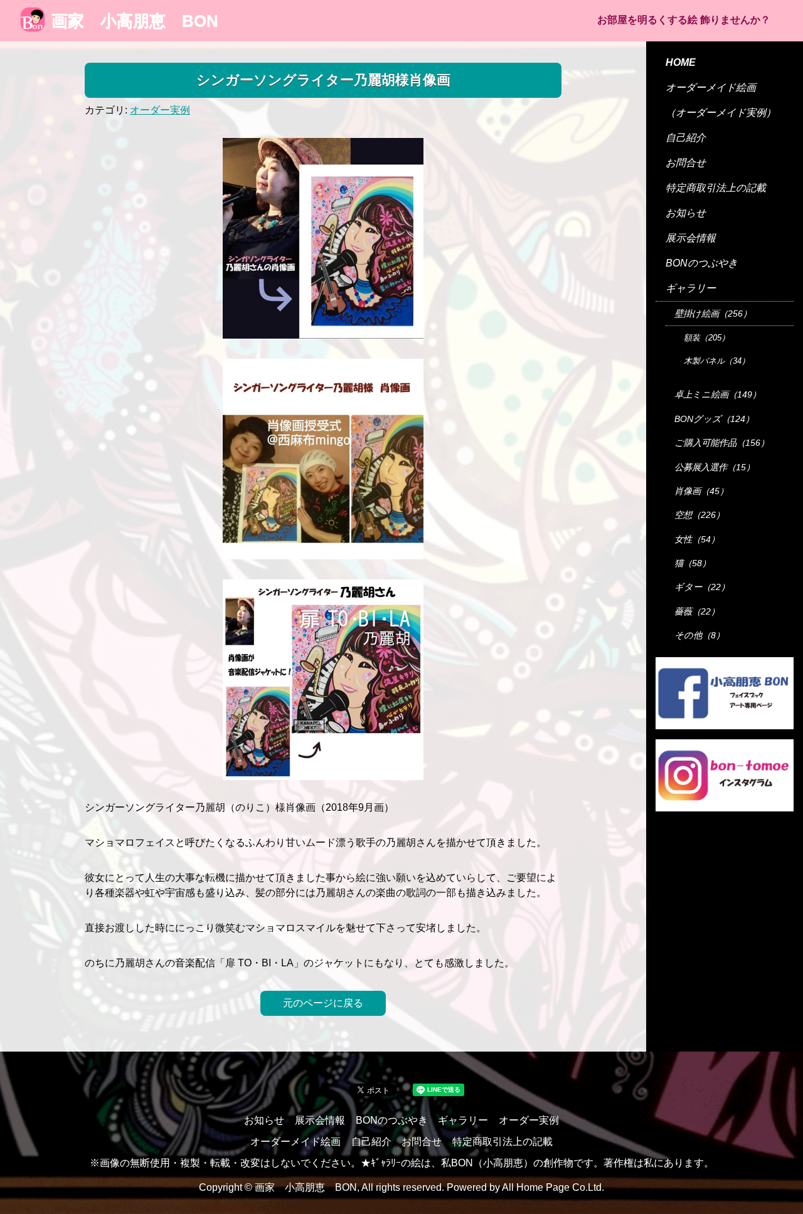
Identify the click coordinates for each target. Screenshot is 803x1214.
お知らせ (686, 213)
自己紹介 (686, 137)
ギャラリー (691, 288)
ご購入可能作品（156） (721, 443)
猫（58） (692, 563)
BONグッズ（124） (714, 419)
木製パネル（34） (717, 361)
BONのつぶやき (702, 263)
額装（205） (707, 337)
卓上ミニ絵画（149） (717, 394)
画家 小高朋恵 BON (134, 20)
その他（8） (699, 635)
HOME (681, 62)
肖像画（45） (701, 491)
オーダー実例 (160, 110)
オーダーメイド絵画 (711, 87)
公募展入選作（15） (714, 467)
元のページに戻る (323, 1003)
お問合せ (686, 162)
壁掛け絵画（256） (713, 314)
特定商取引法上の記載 (716, 187)
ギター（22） (702, 587)
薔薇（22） (697, 611)
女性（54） (697, 539)
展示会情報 (691, 238)
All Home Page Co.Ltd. (553, 1187)
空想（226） (699, 515)
